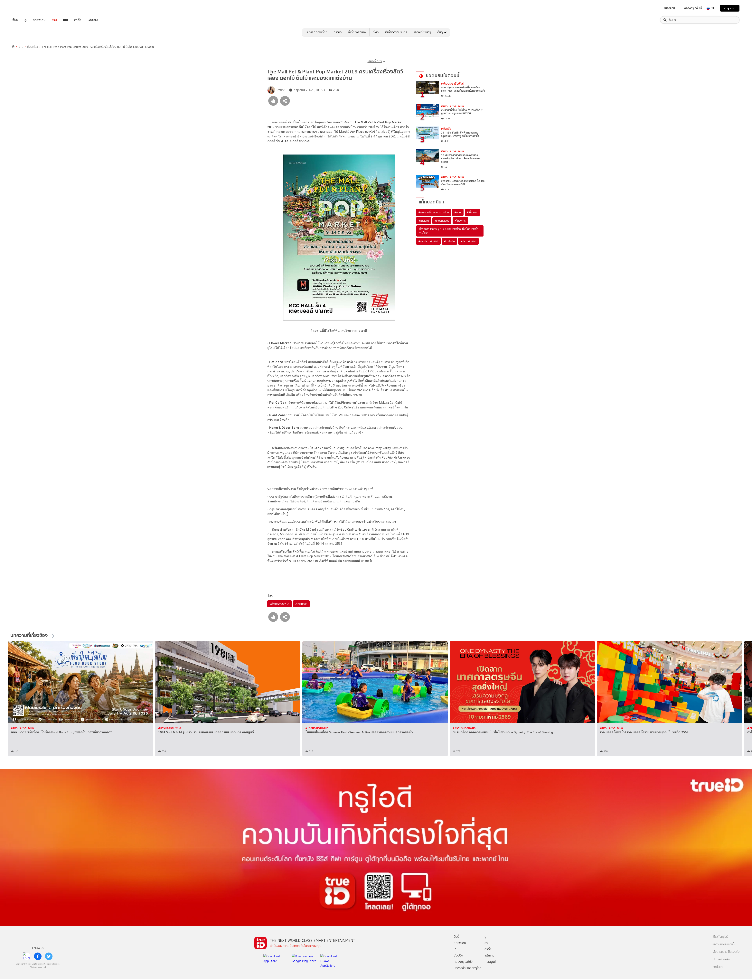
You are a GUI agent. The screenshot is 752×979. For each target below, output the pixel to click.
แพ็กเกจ (489, 955)
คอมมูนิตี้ (490, 961)
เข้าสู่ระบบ (729, 8)
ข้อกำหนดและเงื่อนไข (723, 944)
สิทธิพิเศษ (39, 20)
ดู (25, 20)
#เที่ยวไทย (472, 212)
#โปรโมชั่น (449, 241)
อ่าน (54, 20)
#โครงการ (460, 221)
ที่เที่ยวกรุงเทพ (357, 32)
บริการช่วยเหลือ (721, 959)
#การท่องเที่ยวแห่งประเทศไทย (433, 212)
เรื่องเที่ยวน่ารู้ (422, 32)
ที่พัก (376, 32)
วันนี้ (15, 20)
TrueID (24, 8)
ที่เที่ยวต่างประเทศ (396, 32)
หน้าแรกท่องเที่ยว (316, 32)
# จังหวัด (446, 128)
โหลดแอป (669, 8)
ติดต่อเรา (717, 967)
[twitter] (49, 956)
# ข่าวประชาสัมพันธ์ (452, 83)
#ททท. (458, 212)
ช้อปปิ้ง (458, 955)
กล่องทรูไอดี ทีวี (693, 8)
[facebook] (38, 956)
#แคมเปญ (423, 221)
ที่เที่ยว (338, 32)
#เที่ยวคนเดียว (442, 221)
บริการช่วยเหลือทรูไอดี (467, 968)
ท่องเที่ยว (32, 47)
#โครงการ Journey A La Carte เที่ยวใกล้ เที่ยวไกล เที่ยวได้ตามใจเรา (448, 231)
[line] (27, 956)
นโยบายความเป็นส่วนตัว (725, 952)
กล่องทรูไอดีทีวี (463, 961)
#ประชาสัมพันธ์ (468, 241)
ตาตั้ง (77, 20)
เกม (65, 20)
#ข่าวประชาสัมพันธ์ (279, 604)
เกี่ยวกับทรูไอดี (720, 937)
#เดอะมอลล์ (301, 604)
